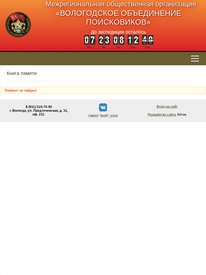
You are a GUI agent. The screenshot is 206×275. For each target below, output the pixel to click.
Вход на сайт (167, 106)
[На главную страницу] (18, 40)
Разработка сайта (162, 115)
